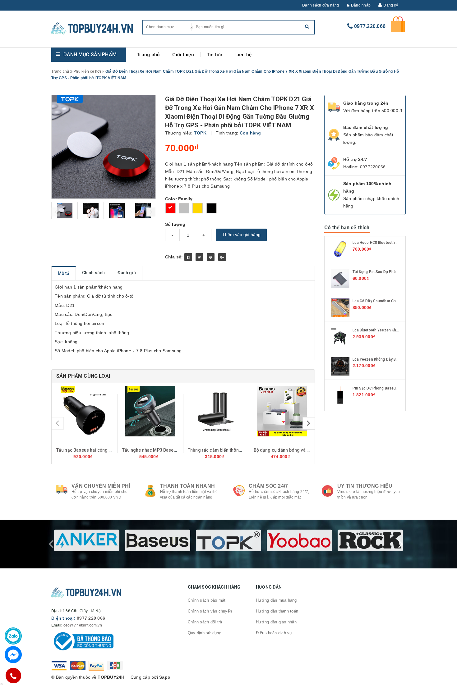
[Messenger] (13, 654)
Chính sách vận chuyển (210, 611)
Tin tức (215, 54)
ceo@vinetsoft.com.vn (82, 625)
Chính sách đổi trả (205, 622)
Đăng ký (390, 5)
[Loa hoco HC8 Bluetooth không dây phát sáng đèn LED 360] (340, 249)
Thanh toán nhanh (187, 486)
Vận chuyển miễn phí (101, 486)
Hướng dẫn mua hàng (276, 600)
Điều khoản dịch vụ (274, 633)
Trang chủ (148, 54)
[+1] (222, 257)
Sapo (164, 677)
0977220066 (373, 166)
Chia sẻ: (174, 256)
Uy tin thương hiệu (365, 486)
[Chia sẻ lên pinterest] (211, 257)
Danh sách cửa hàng (320, 5)
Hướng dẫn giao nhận (276, 622)
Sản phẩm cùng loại (83, 376)
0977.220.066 (369, 26)
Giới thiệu (183, 54)
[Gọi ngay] (13, 675)
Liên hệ (243, 54)
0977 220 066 (91, 618)
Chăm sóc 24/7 (268, 486)
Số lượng (175, 224)
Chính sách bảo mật (207, 600)
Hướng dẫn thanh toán (277, 611)
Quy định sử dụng (204, 633)
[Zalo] (13, 636)
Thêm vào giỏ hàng (241, 234)
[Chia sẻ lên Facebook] (188, 257)
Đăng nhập (361, 5)
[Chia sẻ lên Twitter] (199, 257)
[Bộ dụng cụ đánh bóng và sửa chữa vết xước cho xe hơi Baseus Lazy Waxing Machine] (282, 411)
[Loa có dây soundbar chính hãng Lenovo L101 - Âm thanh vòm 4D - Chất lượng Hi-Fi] (340, 307)
